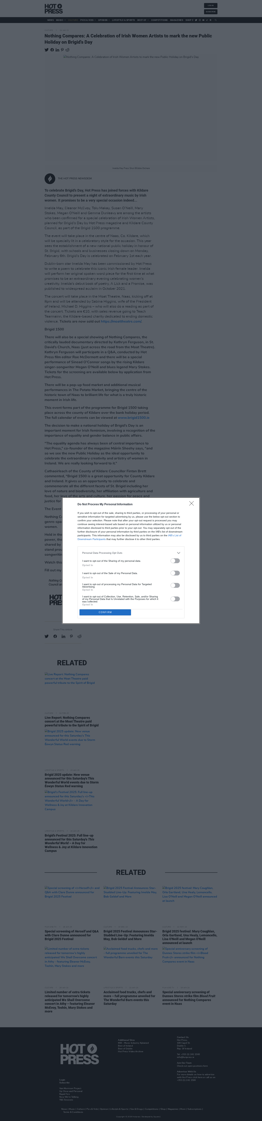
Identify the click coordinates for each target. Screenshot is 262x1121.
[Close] (192, 504)
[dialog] (131, 561)
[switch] (175, 560)
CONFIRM (105, 612)
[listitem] (131, 553)
